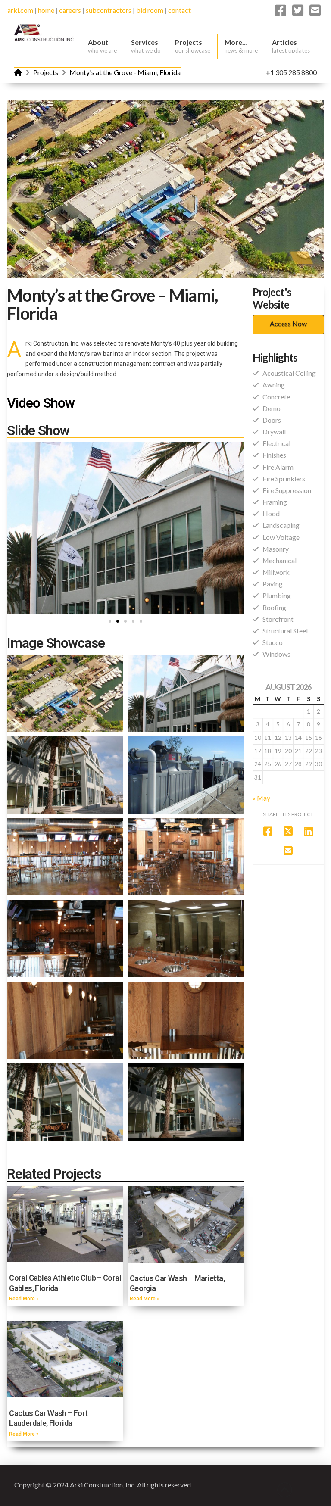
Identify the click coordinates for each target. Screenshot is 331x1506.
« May (261, 798)
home (46, 10)
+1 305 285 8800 (291, 72)
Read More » (24, 1299)
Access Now (288, 323)
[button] (110, 621)
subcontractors (108, 10)
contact (179, 10)
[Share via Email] (288, 850)
